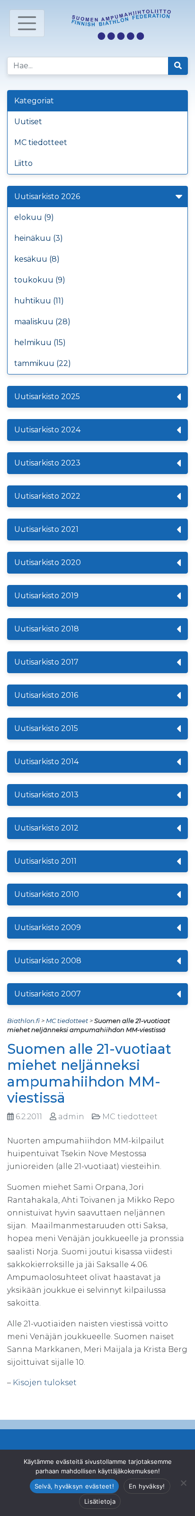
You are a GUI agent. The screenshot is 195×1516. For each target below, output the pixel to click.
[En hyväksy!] (183, 1483)
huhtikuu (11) (39, 300)
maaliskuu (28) (42, 321)
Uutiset (28, 121)
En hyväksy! (147, 1486)
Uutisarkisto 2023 (47, 462)
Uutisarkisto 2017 (46, 662)
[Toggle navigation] (26, 23)
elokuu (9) (34, 217)
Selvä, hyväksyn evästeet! (74, 1486)
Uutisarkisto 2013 (46, 794)
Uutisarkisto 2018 (46, 628)
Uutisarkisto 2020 (47, 562)
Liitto (23, 163)
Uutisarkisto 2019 (46, 595)
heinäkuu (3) (38, 238)
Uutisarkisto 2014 (46, 761)
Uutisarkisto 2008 (47, 960)
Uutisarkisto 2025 (47, 396)
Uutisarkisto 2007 (47, 993)
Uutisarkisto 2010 (46, 894)
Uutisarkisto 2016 (46, 695)
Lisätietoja (99, 1501)
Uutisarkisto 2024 (47, 429)
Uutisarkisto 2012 (46, 827)
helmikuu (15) (40, 342)
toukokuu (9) (39, 279)
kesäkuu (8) (37, 259)
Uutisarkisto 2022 (47, 496)
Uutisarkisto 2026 (47, 196)
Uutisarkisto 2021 (46, 529)
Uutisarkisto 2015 (46, 728)
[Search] (178, 66)
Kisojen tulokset (45, 1382)
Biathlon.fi (23, 1020)
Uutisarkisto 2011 (45, 861)
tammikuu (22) (42, 363)
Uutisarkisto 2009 (47, 927)
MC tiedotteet (40, 142)
